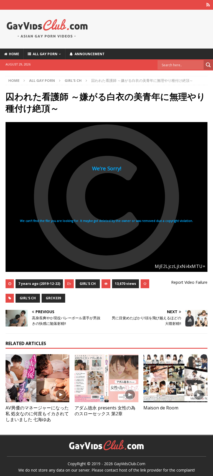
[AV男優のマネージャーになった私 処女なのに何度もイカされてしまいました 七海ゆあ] (37, 378)
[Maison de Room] (175, 378)
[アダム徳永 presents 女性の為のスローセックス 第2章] (106, 378)
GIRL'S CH (88, 283)
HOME (13, 54)
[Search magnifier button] (208, 65)
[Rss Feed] (208, 5)
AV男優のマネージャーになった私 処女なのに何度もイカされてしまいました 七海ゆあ (37, 413)
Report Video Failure (189, 282)
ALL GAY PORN (44, 54)
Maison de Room (160, 408)
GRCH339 (53, 298)
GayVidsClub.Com (129, 463)
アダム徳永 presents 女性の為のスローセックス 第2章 (105, 411)
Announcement (89, 54)
